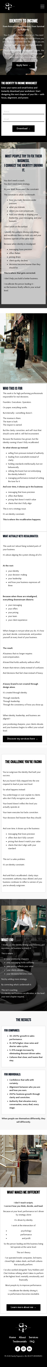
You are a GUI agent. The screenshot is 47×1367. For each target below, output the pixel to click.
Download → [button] (23, 128)
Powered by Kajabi (23, 1360)
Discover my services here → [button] (22, 739)
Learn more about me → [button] (23, 1307)
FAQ (32, 1341)
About (22, 1337)
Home (12, 1337)
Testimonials (20, 1341)
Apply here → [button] (23, 65)
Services (33, 1337)
